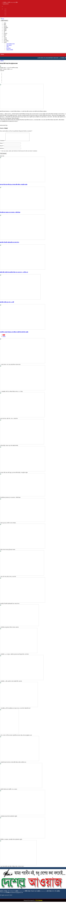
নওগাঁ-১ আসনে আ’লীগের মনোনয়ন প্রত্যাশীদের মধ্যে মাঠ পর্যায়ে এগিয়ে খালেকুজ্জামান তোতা (16, 735)
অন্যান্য (5, 42)
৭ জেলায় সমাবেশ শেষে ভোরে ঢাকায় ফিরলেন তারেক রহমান (42, 57)
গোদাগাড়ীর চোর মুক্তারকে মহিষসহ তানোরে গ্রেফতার (9, 627)
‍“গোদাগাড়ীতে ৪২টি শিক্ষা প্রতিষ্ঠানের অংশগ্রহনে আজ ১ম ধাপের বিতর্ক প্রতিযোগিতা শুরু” (15, 708)
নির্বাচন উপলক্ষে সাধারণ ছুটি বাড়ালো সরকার (7, 549)
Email (1, 145)
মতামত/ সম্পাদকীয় (9, 49)
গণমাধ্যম (5, 39)
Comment (2, 140)
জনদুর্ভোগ (5, 33)
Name (1, 143)
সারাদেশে (5, 26)
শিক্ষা (4, 36)
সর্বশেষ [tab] (4, 335)
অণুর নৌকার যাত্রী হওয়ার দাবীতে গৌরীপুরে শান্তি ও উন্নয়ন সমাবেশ (12, 866)
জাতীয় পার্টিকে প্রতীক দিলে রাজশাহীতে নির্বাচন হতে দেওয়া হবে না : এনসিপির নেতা (14, 272)
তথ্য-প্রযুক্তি (6, 40)
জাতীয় (5, 24)
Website (2, 148)
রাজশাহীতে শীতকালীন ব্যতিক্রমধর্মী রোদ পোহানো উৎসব (9, 242)
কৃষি (4, 32)
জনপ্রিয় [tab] (4, 336)
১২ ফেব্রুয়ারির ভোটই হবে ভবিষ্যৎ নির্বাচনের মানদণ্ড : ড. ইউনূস (11, 391)
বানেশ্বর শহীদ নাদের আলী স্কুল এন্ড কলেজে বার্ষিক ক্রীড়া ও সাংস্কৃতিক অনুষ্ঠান (13, 184)
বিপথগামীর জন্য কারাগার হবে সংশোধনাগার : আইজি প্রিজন (10, 212)
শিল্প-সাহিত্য (8, 48)
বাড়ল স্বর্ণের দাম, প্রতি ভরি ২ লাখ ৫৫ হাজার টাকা (9, 418)
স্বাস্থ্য (7, 46)
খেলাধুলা (5, 37)
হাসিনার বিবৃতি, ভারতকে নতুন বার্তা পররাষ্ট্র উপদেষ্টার (9, 445)
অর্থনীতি (5, 30)
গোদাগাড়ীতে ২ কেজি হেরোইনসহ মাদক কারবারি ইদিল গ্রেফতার (11, 681)
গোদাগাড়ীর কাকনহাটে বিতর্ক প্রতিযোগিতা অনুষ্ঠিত (8, 816)
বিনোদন (5, 35)
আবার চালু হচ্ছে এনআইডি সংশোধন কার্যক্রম (8, 522)
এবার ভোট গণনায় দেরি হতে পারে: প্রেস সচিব (8, 576)
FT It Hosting (39, 900)
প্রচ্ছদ (5, 23)
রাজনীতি (5, 29)
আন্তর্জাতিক (6, 27)
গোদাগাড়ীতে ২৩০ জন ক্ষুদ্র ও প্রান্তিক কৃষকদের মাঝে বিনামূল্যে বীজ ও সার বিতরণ (14, 654)
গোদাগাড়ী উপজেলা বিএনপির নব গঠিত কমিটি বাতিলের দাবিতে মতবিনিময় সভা (13, 762)
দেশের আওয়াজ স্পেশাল (10, 43)
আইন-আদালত (9, 45)
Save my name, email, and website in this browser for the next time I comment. (19, 151)
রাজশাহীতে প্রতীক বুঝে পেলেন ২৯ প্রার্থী (7, 302)
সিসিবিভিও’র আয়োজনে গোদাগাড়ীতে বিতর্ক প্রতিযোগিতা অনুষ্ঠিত (11, 839)
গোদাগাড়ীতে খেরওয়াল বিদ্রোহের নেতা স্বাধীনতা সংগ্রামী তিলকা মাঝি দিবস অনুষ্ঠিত (14, 332)
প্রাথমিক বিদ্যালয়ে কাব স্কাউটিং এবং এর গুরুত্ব (8, 789)
